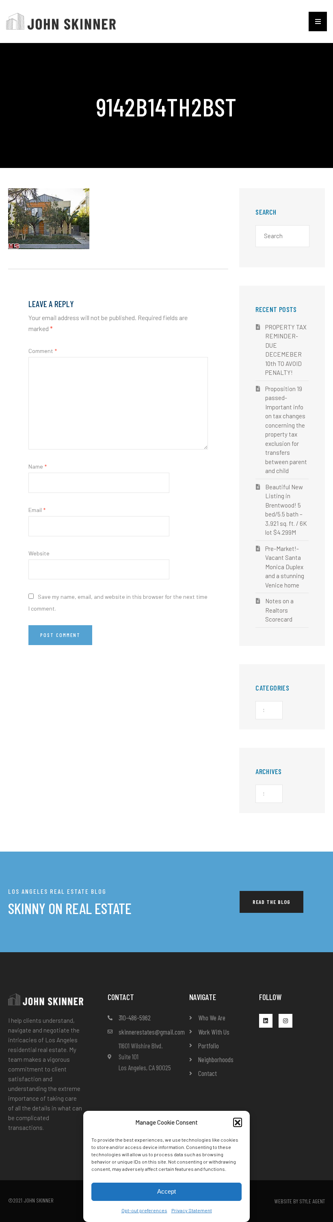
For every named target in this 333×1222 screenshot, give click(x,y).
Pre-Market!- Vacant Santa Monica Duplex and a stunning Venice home (284, 567)
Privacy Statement (191, 1210)
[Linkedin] (266, 1021)
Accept (166, 1191)
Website (39, 553)
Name (37, 466)
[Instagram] (285, 1021)
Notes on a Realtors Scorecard (279, 610)
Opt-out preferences (144, 1210)
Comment (42, 350)
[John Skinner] (61, 20)
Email (36, 509)
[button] (238, 1122)
